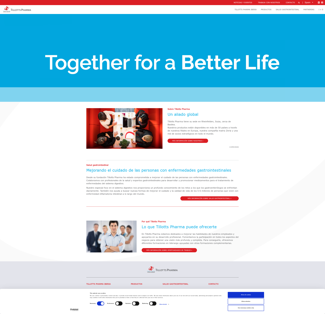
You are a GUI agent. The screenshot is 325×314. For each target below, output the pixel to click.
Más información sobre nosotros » (187, 141)
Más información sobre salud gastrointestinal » (209, 198)
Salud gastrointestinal (175, 284)
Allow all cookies (246, 295)
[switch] (119, 304)
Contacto (213, 284)
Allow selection (245, 301)
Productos (136, 284)
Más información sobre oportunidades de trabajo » (169, 250)
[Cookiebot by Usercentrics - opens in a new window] (74, 310)
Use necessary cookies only (246, 308)
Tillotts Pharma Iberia (98, 284)
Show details (163, 304)
